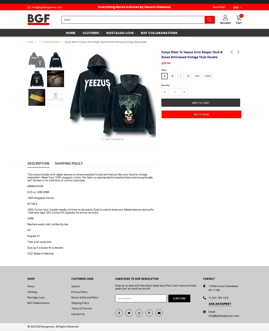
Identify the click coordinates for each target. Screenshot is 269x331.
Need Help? (219, 7)
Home (70, 33)
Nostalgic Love (120, 33)
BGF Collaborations (159, 33)
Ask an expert (220, 304)
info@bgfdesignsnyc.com (47, 7)
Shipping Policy (80, 303)
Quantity (165, 85)
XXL (197, 76)
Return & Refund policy (84, 297)
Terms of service (81, 308)
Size (164, 70)
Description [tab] (38, 163)
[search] (210, 19)
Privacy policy (79, 292)
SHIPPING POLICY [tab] (69, 163)
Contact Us (78, 314)
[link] (232, 52)
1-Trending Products (49, 42)
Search (75, 286)
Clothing (91, 33)
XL (188, 76)
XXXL (208, 76)
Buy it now (201, 114)
